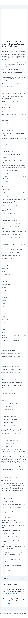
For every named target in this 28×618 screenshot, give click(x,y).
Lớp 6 (4, 593)
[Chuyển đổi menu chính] (25, 2)
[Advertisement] (14, 25)
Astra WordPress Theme (14, 615)
